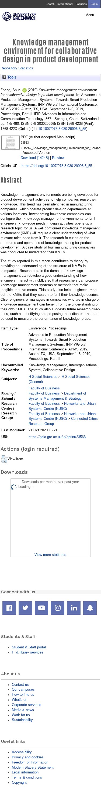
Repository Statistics (17, 68)
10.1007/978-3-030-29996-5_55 (62, 129)
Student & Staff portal (29, 647)
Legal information (25, 772)
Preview (58, 158)
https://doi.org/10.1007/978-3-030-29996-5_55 (57, 166)
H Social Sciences (43, 377)
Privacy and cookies (28, 757)
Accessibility (22, 752)
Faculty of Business (44, 388)
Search (50, 3)
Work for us (21, 715)
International (65, 3)
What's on (19, 700)
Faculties (81, 3)
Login (94, 3)
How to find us (23, 694)
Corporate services (26, 705)
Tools (11, 77)
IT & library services (27, 652)
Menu (89, 15)
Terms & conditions (27, 777)
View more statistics (50, 555)
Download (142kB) (35, 158)
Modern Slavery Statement (33, 767)
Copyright (19, 782)
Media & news (23, 710)
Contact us (20, 685)
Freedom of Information (30, 762)
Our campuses (23, 689)
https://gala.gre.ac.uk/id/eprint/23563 (57, 437)
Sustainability (22, 720)
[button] (4, 459)
